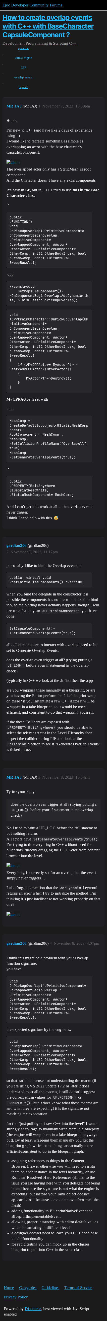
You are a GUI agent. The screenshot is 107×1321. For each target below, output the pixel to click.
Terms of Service (78, 1288)
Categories (28, 1288)
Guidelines (50, 1288)
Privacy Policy (16, 1297)
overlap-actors (23, 77)
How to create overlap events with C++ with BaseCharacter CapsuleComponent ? (48, 26)
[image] (13, 162)
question (23, 48)
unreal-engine (23, 58)
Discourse (33, 1309)
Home (9, 1288)
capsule (23, 87)
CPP (23, 68)
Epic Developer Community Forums (32, 5)
